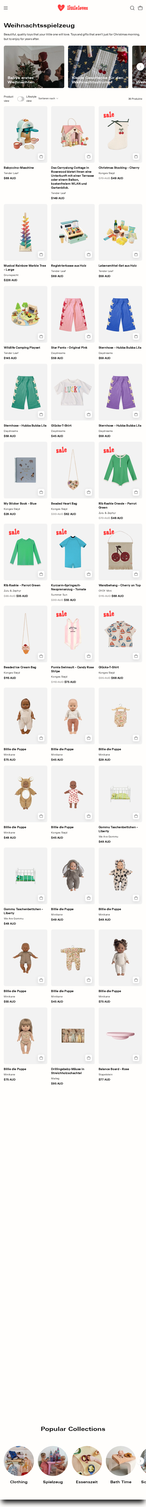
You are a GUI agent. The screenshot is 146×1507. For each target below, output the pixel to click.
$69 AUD (10, 178)
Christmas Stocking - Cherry (119, 167)
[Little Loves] (73, 8)
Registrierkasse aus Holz (68, 265)
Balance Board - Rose (114, 1069)
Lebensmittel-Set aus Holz (118, 265)
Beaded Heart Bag (64, 503)
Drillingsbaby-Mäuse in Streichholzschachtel (67, 1071)
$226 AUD (10, 280)
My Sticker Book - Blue (20, 503)
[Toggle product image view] (20, 98)
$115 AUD (10, 678)
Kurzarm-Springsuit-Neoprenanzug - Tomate (68, 587)
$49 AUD (10, 837)
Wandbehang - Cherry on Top (120, 585)
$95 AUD (57, 1083)
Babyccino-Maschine (19, 167)
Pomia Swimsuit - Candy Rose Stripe (72, 669)
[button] (132, 8)
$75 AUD (10, 759)
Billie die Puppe (15, 749)
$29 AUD (10, 514)
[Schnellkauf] (88, 336)
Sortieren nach (46, 98)
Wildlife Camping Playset (22, 347)
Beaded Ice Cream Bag (20, 667)
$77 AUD (104, 1079)
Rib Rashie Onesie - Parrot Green (118, 505)
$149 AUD (57, 198)
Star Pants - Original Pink (69, 347)
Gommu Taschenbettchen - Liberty (118, 829)
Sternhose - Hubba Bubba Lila (120, 347)
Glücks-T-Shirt (61, 425)
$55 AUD (10, 1001)
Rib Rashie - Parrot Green (22, 585)
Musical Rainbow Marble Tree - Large (25, 267)
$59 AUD (105, 276)
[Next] (140, 67)
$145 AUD (10, 358)
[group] (73, 67)
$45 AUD (57, 436)
